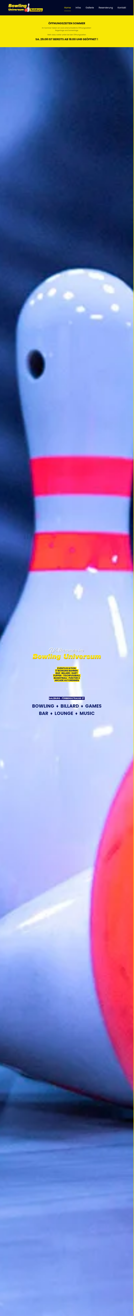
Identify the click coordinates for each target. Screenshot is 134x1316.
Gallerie (90, 7)
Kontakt (122, 7)
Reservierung (106, 7)
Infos (78, 7)
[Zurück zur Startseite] (26, 7)
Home (67, 7)
